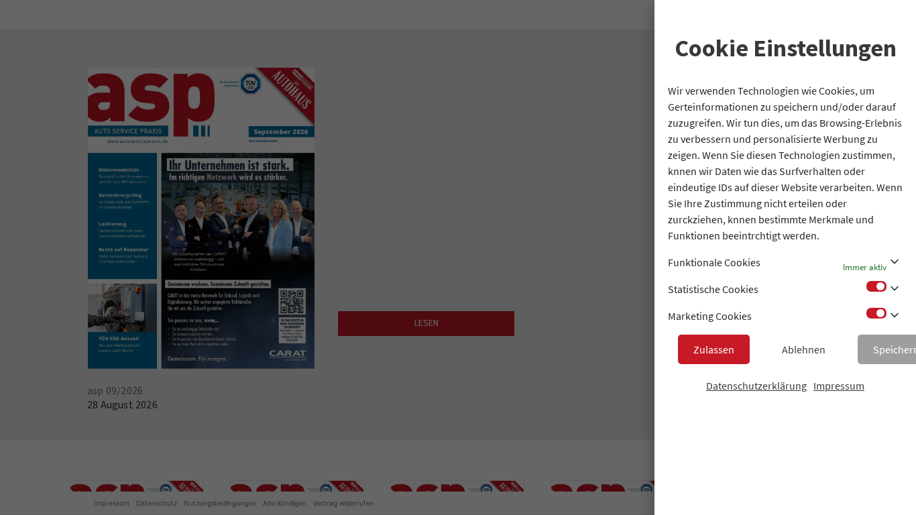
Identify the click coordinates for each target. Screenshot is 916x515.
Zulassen (713, 349)
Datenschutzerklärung (756, 385)
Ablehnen (803, 349)
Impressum (838, 385)
